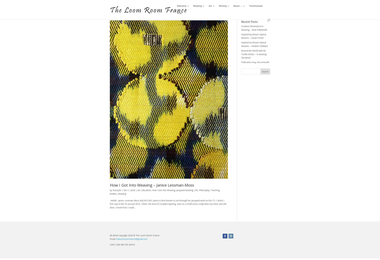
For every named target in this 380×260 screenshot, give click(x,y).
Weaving (197, 6)
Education (146, 190)
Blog (179, 13)
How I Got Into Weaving (163, 190)
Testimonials (256, 6)
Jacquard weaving (184, 190)
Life (196, 190)
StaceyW (117, 190)
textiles (113, 193)
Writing (223, 6)
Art (210, 6)
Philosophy (204, 190)
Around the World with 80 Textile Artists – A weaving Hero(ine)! (253, 54)
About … (237, 6)
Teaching (215, 190)
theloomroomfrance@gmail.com (132, 239)
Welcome (181, 6)
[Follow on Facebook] (225, 236)
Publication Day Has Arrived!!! (255, 62)
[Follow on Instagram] (231, 236)
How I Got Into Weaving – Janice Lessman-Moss (152, 185)
